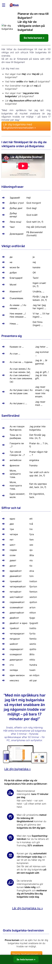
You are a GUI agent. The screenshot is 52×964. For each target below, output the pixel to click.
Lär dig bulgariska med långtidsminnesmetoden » (19, 126)
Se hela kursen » (34, 37)
